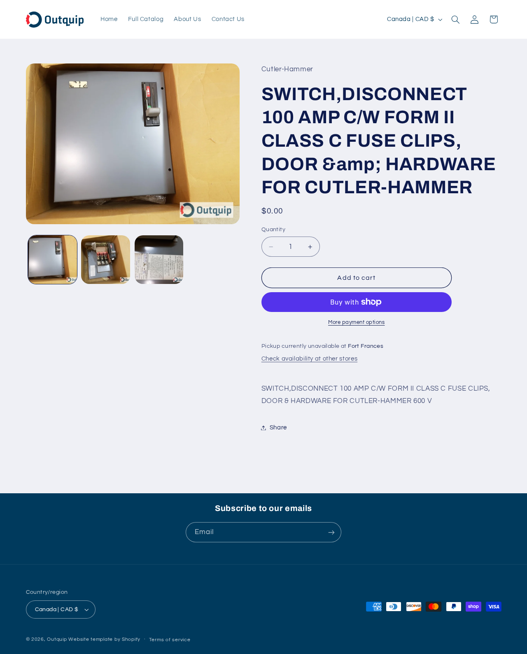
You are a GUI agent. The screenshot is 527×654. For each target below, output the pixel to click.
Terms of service (170, 640)
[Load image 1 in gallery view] (52, 259)
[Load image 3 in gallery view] (159, 259)
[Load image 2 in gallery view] (105, 259)
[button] (455, 19)
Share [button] (278, 427)
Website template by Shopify (104, 639)
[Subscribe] (331, 532)
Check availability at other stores (309, 359)
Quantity (273, 229)
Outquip (57, 639)
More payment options (356, 322)
